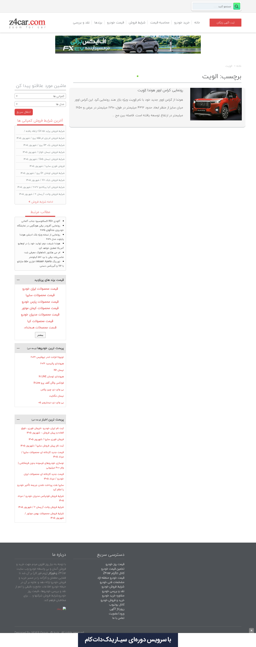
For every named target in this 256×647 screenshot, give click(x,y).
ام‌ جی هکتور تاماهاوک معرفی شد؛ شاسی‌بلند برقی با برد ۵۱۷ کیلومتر (44, 254)
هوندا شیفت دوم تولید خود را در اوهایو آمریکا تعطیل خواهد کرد (41, 245)
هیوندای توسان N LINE (51, 376)
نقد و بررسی (81, 22)
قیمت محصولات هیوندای (40, 327)
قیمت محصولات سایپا (40, 295)
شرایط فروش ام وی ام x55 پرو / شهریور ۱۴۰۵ (41, 138)
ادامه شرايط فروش (42, 201)
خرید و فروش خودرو (112, 600)
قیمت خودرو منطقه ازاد (110, 577)
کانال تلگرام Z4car (113, 573)
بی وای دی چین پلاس (52, 389)
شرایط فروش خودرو (113, 586)
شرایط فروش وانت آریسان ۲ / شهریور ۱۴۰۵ (42, 194)
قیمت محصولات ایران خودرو (40, 288)
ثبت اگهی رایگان (226, 22)
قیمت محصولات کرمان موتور (40, 308)
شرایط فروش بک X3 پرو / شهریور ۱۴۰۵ (44, 145)
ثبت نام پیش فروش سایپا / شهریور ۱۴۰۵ (42, 446)
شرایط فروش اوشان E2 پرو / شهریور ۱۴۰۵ (43, 173)
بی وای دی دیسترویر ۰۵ (51, 402)
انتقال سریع (24, 111)
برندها (98, 22)
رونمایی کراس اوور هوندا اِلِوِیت (160, 90)
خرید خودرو (182, 22)
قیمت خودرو (115, 22)
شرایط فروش (137, 22)
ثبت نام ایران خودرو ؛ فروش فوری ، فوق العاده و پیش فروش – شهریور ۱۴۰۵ (42, 430)
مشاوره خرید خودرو (112, 595)
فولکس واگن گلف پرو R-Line (49, 383)
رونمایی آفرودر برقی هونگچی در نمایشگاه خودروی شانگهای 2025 (40, 228)
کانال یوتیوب (116, 604)
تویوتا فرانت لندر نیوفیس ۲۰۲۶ (47, 357)
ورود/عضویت (116, 613)
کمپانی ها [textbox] (58, 96)
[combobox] (40, 96)
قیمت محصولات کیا (40, 321)
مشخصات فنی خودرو (111, 582)
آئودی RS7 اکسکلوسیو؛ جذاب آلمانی (40, 221)
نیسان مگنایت (56, 396)
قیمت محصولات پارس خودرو (40, 301)
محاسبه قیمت (159, 22)
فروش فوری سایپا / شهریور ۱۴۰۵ (47, 166)
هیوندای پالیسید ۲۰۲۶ (52, 363)
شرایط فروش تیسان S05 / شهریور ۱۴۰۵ (44, 159)
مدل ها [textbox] (60, 104)
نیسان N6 (59, 370)
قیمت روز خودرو (115, 564)
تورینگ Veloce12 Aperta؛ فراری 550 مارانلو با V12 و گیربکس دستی (40, 263)
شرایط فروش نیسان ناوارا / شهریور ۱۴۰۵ (44, 152)
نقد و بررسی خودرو (113, 591)
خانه (197, 22)
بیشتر (40, 334)
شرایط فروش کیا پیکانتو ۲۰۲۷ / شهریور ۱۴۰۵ (41, 187)
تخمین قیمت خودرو (112, 568)
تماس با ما (118, 617)
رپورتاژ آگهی (117, 608)
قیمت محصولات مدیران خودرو (40, 314)
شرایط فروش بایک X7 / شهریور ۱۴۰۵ (45, 180)
